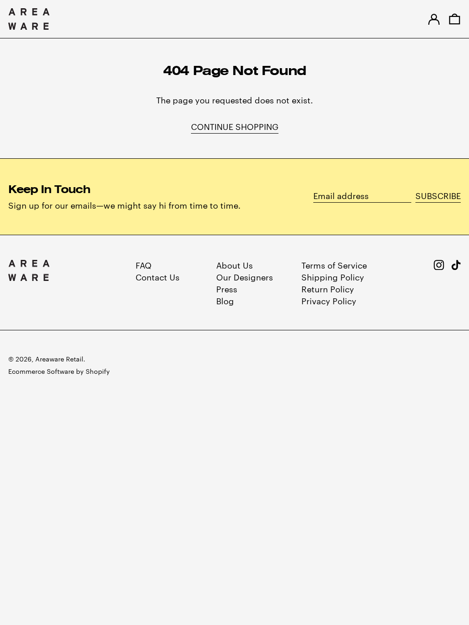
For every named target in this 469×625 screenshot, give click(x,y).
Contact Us (158, 276)
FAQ (144, 264)
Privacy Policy (328, 300)
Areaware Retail (59, 358)
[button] (454, 19)
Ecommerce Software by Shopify (59, 371)
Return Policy (327, 288)
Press (226, 288)
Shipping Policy (332, 276)
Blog (225, 300)
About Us (234, 264)
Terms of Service (334, 264)
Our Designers (244, 276)
